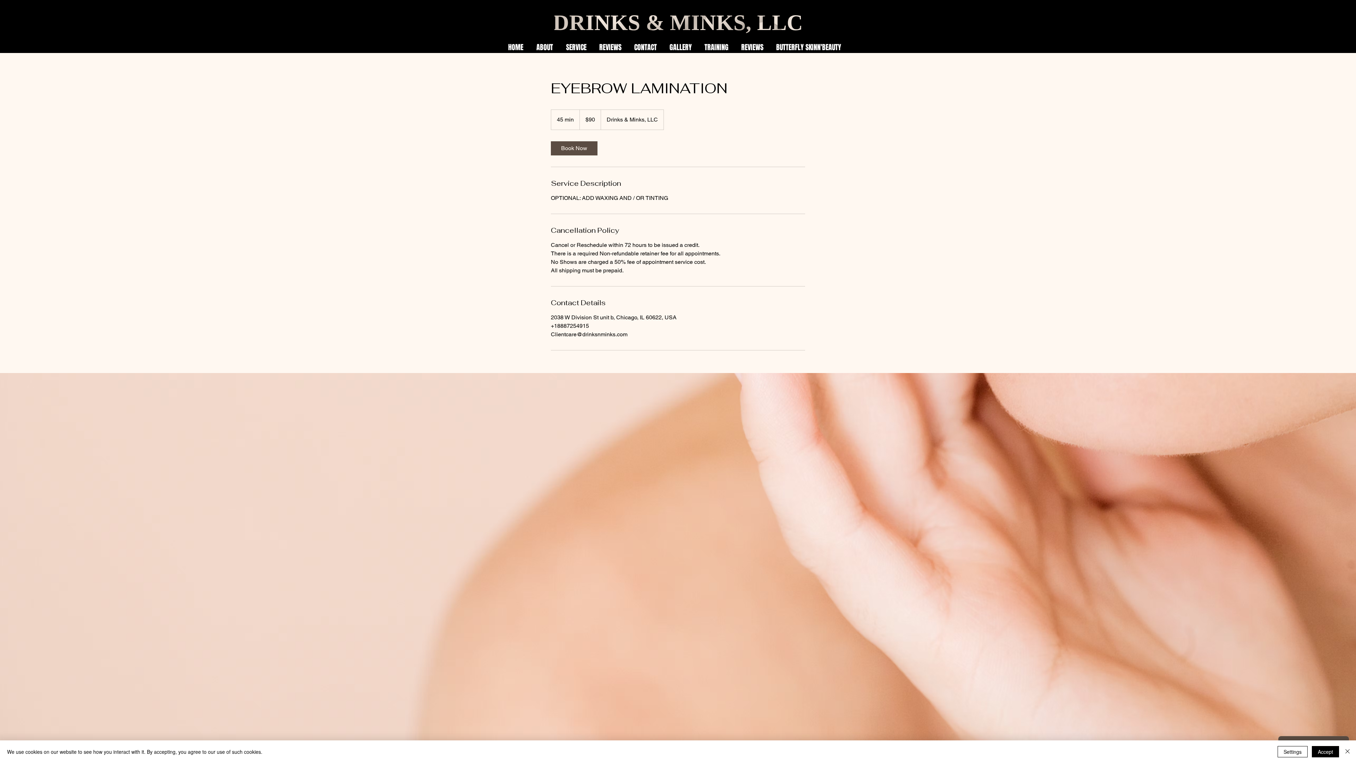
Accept (1325, 751)
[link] (574, 148)
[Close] (1347, 751)
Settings (1293, 751)
